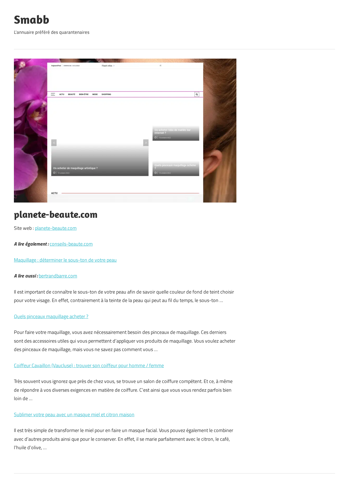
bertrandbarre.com (58, 275)
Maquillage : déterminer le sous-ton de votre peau (65, 260)
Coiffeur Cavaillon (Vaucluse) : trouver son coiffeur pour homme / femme (89, 365)
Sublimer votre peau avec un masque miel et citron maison (74, 414)
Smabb (31, 19)
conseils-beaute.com (71, 243)
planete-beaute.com (56, 228)
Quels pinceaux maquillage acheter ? (51, 316)
